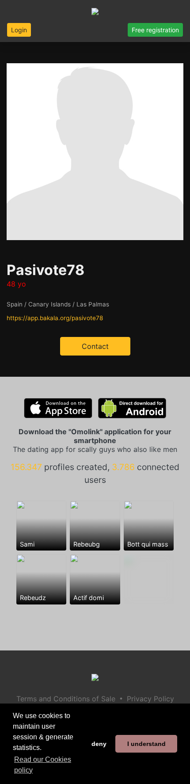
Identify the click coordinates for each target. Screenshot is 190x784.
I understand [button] (146, 743)
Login (19, 30)
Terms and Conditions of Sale (65, 698)
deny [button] (98, 743)
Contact (95, 346)
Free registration (155, 30)
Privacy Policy (150, 698)
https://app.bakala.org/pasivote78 (55, 317)
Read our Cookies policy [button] (42, 765)
